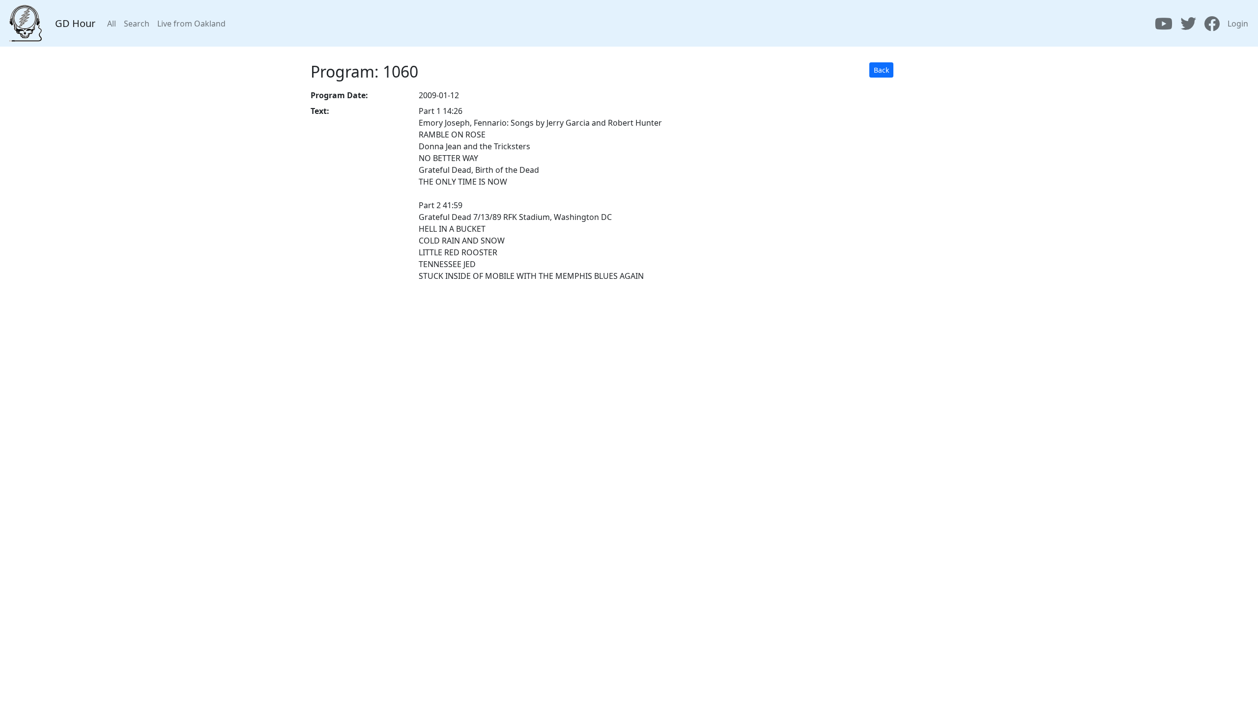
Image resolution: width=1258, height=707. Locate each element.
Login (1238, 23)
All (111, 23)
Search (136, 23)
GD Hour (75, 23)
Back (881, 70)
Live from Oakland (191, 23)
